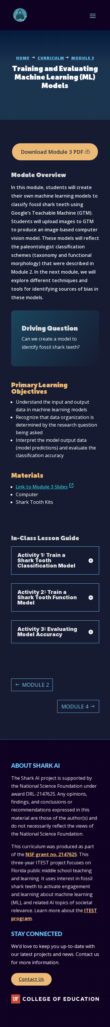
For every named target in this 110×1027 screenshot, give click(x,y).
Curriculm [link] (51, 57)
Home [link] (22, 57)
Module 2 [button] (35, 684)
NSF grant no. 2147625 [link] (51, 854)
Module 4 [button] (74, 706)
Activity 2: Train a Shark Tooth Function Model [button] (47, 597)
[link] (20, 15)
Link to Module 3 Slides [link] (45, 487)
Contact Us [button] (31, 979)
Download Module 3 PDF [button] (52, 151)
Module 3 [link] (82, 57)
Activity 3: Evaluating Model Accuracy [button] (47, 632)
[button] (92, 15)
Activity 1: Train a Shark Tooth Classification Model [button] (46, 560)
